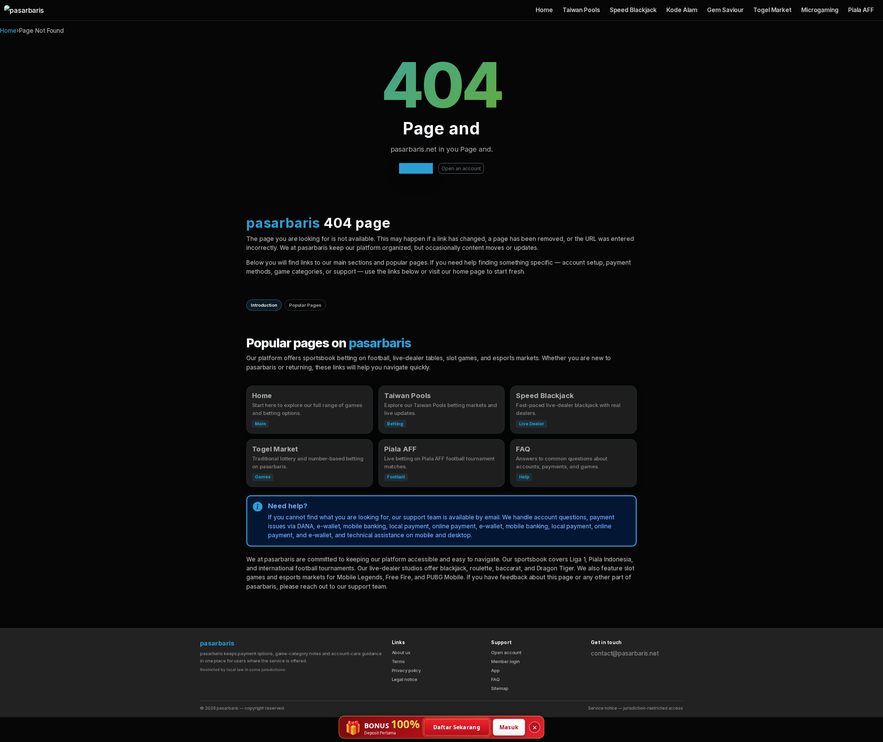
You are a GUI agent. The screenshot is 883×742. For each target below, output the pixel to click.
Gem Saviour (725, 10)
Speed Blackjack (633, 10)
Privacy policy (406, 670)
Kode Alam (681, 10)
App (495, 670)
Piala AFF (861, 10)
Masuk (509, 727)
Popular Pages (305, 305)
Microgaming (820, 10)
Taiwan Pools (581, 10)
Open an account (461, 168)
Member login (505, 661)
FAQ (495, 679)
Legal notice (405, 679)
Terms (398, 661)
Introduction (264, 305)
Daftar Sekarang (456, 727)
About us (401, 652)
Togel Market (772, 10)
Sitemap (499, 688)
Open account (506, 652)
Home (544, 10)
